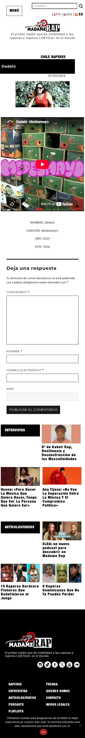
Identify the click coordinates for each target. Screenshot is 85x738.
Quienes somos (58, 691)
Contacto (53, 698)
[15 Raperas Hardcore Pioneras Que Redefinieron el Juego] (20, 573)
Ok (43, 732)
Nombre (15, 351)
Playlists (16, 711)
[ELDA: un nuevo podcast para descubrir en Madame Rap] (62, 530)
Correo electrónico (25, 370)
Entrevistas (15, 430)
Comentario (18, 292)
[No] (80, 725)
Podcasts (16, 705)
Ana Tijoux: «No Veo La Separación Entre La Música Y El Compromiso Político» (60, 498)
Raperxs (58, 57)
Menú (14, 11)
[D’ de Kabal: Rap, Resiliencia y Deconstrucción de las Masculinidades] (61, 433)
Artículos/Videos (19, 527)
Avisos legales (58, 705)
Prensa (52, 684)
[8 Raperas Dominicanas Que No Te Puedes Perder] (62, 573)
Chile (45, 57)
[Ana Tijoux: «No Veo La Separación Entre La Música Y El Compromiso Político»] (62, 476)
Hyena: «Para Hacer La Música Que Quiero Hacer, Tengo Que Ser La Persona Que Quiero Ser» (19, 498)
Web (10, 388)
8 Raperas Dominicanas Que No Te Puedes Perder (60, 590)
